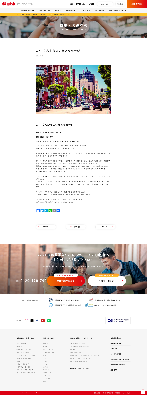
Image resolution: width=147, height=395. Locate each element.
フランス (46, 370)
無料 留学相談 (136, 4)
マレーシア (46, 378)
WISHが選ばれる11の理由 (78, 344)
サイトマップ (126, 393)
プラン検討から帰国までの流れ (79, 347)
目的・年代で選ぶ (44, 10)
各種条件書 (97, 393)
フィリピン (46, 376)
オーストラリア (48, 350)
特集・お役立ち (99, 10)
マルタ (45, 358)
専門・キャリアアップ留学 (24, 370)
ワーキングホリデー (22, 352)
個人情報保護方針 (108, 393)
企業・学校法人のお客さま (117, 10)
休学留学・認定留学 (22, 364)
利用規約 (117, 393)
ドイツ (45, 361)
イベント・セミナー (105, 4)
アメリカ (46, 344)
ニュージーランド (48, 352)
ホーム (18, 14)
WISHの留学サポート (27, 10)
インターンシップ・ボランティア (26, 355)
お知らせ (113, 349)
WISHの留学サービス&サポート (81, 338)
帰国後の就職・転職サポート (78, 361)
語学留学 (19, 347)
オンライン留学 (21, 344)
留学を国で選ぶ (48, 338)
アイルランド (47, 373)
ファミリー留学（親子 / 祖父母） (26, 373)
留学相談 (72, 350)
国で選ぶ (58, 10)
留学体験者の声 (70, 10)
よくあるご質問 (85, 10)
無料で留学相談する (66, 280)
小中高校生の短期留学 (23, 367)
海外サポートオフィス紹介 (79, 369)
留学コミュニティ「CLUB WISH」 (80, 358)
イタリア (46, 364)
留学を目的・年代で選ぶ (25, 338)
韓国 (44, 381)
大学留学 (19, 361)
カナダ (45, 347)
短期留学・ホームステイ (24, 350)
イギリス (46, 355)
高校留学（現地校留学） (24, 358)
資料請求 (120, 4)
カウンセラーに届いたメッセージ (41, 14)
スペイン (46, 367)
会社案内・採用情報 (117, 364)
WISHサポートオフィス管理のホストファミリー (84, 355)
